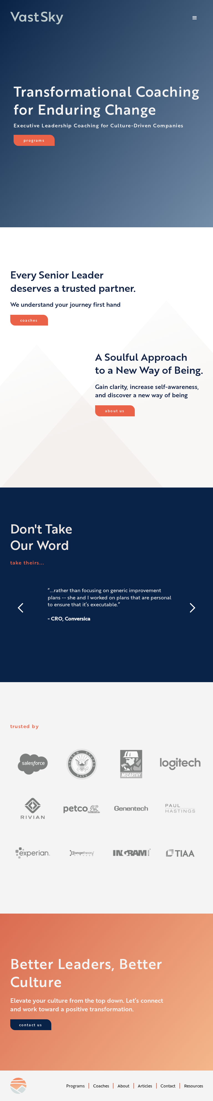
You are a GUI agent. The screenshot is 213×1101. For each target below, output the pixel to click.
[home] (36, 18)
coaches (29, 320)
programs (34, 140)
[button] (194, 18)
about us (115, 410)
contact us (30, 1024)
